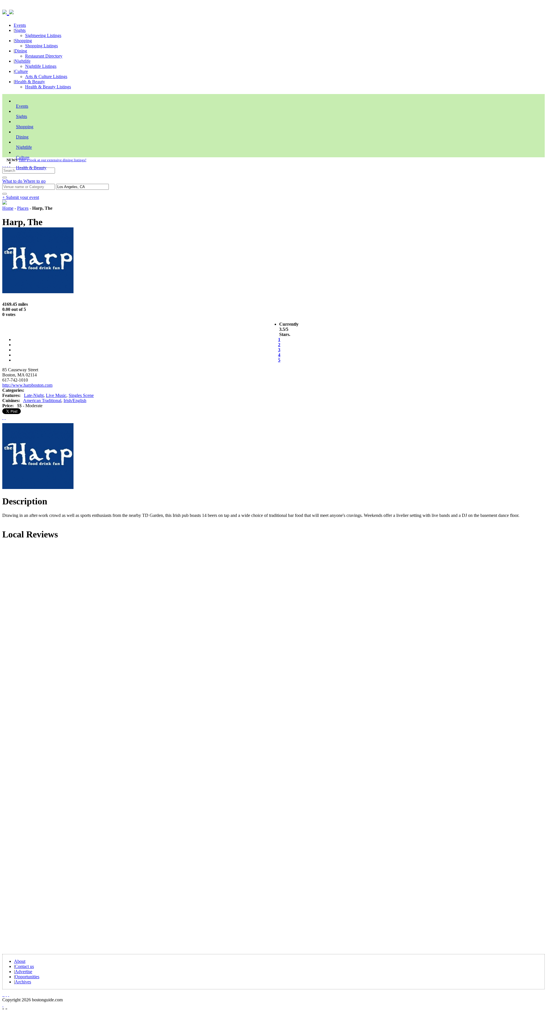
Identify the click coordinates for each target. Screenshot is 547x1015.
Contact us (24, 966)
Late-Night (34, 395)
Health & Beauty (30, 81)
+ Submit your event (20, 197)
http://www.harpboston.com (27, 385)
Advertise (23, 971)
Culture (21, 71)
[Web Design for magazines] (2, 1004)
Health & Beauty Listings (48, 86)
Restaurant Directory (43, 56)
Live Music (56, 395)
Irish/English (75, 400)
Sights (20, 30)
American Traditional (42, 400)
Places (22, 208)
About (19, 961)
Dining (21, 50)
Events (20, 25)
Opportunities (27, 976)
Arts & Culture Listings (46, 76)
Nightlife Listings (40, 66)
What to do (12, 181)
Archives (23, 981)
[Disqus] (273, 622)
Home (7, 208)
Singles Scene (81, 395)
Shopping (23, 40)
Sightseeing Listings (43, 35)
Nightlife (22, 61)
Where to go (34, 181)
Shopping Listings (41, 45)
